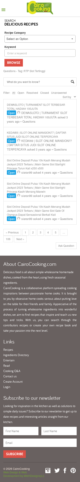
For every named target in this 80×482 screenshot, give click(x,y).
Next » (20, 239)
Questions (9, 71)
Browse (13, 62)
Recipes (8, 350)
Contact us (10, 376)
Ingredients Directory (16, 355)
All (13, 92)
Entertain (8, 360)
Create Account (13, 382)
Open (21, 92)
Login (6, 387)
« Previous (12, 232)
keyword (10, 47)
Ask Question (66, 245)
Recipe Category (15, 33)
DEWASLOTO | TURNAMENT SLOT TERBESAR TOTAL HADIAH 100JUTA (36, 106)
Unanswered (59, 92)
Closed (44, 92)
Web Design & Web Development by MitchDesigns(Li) (23, 474)
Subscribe (14, 454)
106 (8, 239)
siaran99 (26, 172)
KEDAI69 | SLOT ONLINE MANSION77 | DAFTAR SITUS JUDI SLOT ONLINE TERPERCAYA (36, 134)
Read (6, 366)
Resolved (32, 92)
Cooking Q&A (11, 371)
